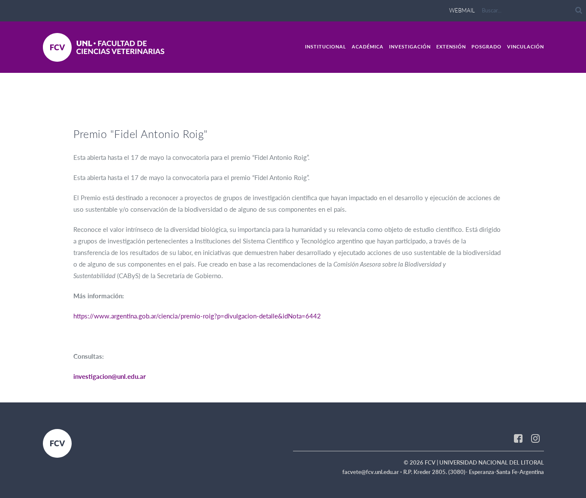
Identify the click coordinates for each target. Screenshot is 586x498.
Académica (368, 46)
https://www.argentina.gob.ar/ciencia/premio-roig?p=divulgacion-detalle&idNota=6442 (197, 316)
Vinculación (525, 46)
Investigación (410, 46)
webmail (462, 10)
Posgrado (486, 46)
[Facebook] (518, 437)
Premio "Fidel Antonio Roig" (140, 133)
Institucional (325, 46)
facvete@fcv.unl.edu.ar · (372, 471)
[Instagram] (535, 437)
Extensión (451, 46)
